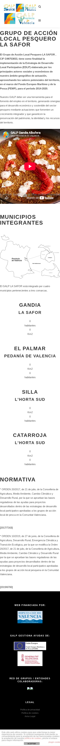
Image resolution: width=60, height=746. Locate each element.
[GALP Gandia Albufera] (20, 13)
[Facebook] (48, 4)
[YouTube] (51, 23)
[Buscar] (40, 7)
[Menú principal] (40, 20)
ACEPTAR (32, 744)
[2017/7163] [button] (6, 527)
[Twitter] (54, 13)
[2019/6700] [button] (6, 587)
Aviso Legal (30, 716)
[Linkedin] (48, 13)
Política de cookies (30, 713)
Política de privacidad (30, 710)
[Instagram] (54, 4)
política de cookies (32, 738)
